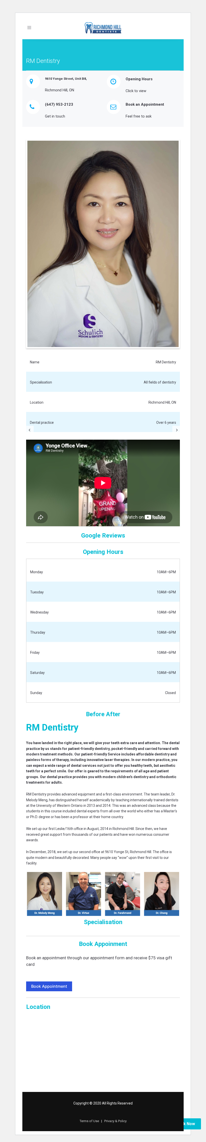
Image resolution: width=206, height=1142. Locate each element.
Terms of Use (89, 1121)
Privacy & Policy (115, 1121)
